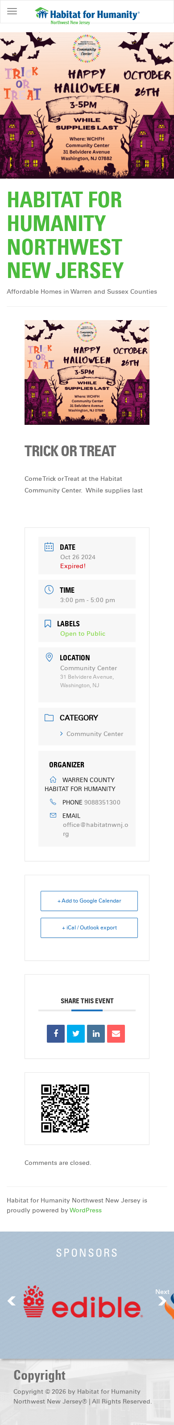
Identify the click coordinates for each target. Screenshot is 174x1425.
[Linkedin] (96, 1034)
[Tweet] (76, 1034)
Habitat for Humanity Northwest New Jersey (65, 235)
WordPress (86, 1210)
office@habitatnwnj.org (95, 829)
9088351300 (102, 802)
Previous (11, 1300)
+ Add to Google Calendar (89, 901)
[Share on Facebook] (56, 1034)
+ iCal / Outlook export (89, 927)
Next (162, 1292)
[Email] (116, 1034)
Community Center (94, 734)
